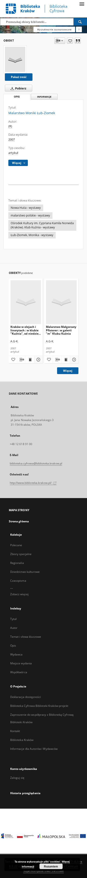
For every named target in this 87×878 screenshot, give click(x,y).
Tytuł (13, 619)
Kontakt (15, 731)
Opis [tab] (17, 96)
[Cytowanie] (78, 41)
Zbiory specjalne (21, 554)
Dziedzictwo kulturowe (25, 572)
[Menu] (81, 3)
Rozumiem (51, 866)
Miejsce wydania (21, 663)
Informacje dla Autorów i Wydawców (34, 749)
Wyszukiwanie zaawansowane (54, 29)
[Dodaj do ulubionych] (70, 41)
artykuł (13, 153)
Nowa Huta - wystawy (26, 208)
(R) (10, 126)
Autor (14, 628)
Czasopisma (18, 581)
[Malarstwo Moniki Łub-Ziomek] (15, 59)
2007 (11, 140)
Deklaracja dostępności (25, 697)
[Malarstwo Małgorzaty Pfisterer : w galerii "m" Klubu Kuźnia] (61, 302)
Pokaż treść (18, 77)
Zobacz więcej (19, 594)
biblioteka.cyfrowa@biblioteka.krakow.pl (36, 463)
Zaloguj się (17, 778)
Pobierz (20, 88)
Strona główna (19, 521)
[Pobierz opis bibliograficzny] (21, 360)
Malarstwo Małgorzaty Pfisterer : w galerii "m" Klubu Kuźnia (61, 330)
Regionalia (17, 563)
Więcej (67, 371)
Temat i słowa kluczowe (25, 637)
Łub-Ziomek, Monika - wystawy (32, 235)
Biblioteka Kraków (22, 740)
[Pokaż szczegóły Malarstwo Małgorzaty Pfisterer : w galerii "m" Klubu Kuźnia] (73, 360)
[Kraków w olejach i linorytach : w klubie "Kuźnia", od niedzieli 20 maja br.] (26, 302)
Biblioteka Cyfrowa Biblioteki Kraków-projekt (39, 706)
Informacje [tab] (44, 96)
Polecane (16, 545)
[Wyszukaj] (80, 21)
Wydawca (16, 654)
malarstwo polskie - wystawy (30, 215)
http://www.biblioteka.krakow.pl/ (31, 483)
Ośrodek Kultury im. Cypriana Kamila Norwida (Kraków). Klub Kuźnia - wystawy (42, 225)
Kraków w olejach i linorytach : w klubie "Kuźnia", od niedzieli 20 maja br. (25, 330)
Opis (13, 646)
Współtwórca (18, 672)
